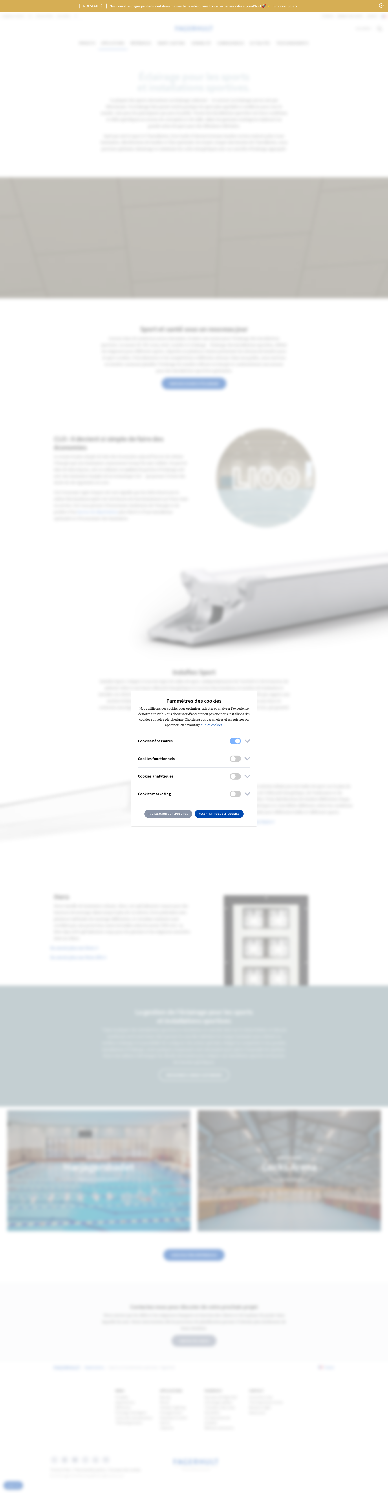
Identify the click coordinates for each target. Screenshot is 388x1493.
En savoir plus (284, 6)
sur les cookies (211, 725)
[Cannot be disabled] (235, 741)
